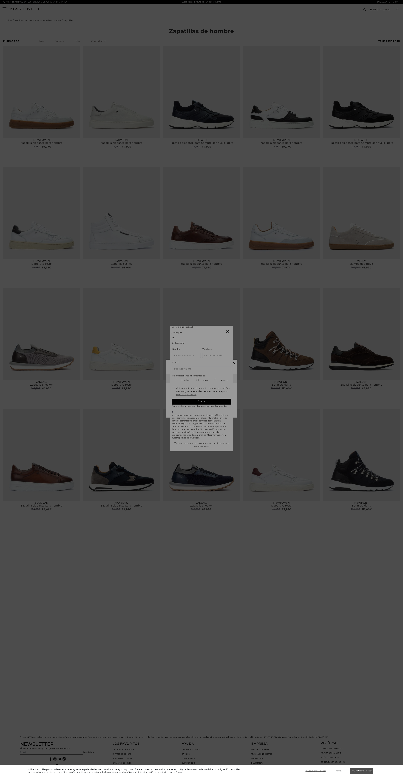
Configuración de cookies (316, 771)
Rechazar (338, 771)
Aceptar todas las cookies (362, 771)
